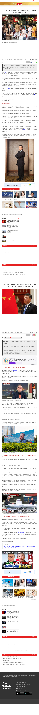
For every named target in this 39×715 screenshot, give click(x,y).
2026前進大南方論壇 (6, 270)
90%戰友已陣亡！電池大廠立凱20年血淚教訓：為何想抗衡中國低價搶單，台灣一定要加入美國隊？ (19, 547)
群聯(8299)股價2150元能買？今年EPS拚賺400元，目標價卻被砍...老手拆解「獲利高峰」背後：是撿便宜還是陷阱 (18, 252)
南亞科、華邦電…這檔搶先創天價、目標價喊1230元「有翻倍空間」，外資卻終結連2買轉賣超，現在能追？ (18, 258)
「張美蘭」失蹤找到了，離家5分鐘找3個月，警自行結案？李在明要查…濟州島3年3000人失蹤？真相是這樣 (31, 199)
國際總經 (10, 59)
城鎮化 (18, 214)
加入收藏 (28, 62)
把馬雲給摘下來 (21, 532)
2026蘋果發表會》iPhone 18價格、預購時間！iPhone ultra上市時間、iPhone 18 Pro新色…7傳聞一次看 (19, 255)
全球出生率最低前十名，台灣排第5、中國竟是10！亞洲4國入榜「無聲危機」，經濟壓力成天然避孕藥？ (19, 209)
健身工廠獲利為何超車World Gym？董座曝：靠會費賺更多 (13, 272)
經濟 (4, 214)
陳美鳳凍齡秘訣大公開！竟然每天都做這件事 (19, 199)
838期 (25, 59)
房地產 (14, 605)
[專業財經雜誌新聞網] (19, 4)
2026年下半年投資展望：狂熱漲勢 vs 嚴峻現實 (11, 267)
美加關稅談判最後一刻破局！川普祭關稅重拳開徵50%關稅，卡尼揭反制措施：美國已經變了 (18, 650)
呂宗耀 (5, 605)
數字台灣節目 (15, 370)
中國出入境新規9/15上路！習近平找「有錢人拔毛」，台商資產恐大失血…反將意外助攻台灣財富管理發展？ (7, 199)
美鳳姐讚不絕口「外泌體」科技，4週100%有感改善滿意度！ (7, 209)
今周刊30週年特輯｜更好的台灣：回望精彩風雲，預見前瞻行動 (14, 274)
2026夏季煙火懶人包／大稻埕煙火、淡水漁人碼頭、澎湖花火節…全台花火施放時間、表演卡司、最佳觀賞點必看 (19, 249)
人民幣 (10, 214)
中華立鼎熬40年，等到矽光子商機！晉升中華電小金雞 (12, 268)
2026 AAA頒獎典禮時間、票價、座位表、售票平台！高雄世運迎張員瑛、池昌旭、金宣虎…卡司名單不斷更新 (19, 645)
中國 (21, 214)
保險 (15, 214)
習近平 (8, 605)
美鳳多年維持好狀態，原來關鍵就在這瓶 (31, 209)
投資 (7, 214)
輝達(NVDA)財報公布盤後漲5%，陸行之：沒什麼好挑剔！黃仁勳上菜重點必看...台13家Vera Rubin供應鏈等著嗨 (18, 642)
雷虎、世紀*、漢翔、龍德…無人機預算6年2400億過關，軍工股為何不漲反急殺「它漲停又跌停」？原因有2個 (19, 648)
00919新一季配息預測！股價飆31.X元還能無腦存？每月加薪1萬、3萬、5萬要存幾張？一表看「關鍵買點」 (19, 639)
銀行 (13, 214)
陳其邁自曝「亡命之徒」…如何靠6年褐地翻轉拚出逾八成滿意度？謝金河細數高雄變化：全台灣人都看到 (19, 261)
